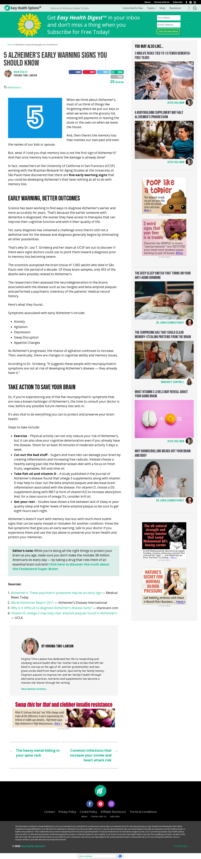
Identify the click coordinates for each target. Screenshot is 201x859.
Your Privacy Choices (105, 856)
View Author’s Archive (35, 689)
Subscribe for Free (133, 8)
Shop (162, 8)
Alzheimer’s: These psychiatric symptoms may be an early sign (56, 593)
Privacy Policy (67, 812)
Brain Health (21, 72)
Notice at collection (85, 856)
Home (10, 44)
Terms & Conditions (143, 812)
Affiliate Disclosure (113, 812)
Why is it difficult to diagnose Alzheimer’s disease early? (51, 608)
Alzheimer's (14, 87)
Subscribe (177, 2)
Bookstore (175, 8)
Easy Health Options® (33, 846)
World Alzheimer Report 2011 (32, 603)
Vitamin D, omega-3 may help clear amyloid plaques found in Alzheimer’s (64, 613)
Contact (49, 812)
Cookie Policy (88, 812)
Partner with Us (161, 2)
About (147, 2)
